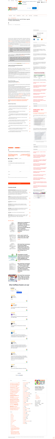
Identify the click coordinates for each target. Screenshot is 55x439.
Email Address (24, 4)
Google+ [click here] (24, 100)
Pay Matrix (24, 412)
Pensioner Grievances (16, 401)
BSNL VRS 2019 (25, 387)
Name (9, 171)
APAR (19, 384)
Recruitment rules (13, 407)
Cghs (24, 391)
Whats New (10, 15)
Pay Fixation (12, 400)
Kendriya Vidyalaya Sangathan (27, 403)
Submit (34, 8)
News (14, 15)
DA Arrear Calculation (13, 426)
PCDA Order (15, 400)
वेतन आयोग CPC (18, 15)
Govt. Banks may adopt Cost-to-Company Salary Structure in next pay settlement (25, 155)
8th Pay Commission (25, 382)
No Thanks (29, 8)
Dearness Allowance (25, 392)
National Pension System (14, 399)
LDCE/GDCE (12, 398)
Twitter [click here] (13, 100)
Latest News (35, 42)
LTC (23, 406)
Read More (19, 232)
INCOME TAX (25, 401)
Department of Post (15, 391)
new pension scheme (25, 408)
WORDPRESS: (16, 158)
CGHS (23, 15)
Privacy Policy (12, 421)
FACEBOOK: (20, 158)
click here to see (22, 55)
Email (20, 171)
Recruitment (15, 406)
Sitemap (40, 404)
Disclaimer (36, 404)
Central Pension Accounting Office (15, 385)
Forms (13, 393)
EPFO (14, 392)
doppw (11, 392)
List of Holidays (36, 15)
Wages (24, 422)
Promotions (12, 404)
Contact (12, 422)
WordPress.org (37, 398)
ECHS (12, 392)
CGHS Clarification (13, 386)
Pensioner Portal (12, 402)
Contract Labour (13, 388)
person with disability (15, 403)
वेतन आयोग (24, 423)
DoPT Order (30, 15)
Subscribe (35, 36)
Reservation (24, 418)
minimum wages (16, 398)
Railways (24, 417)
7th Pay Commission (13, 420)
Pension (24, 413)
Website (9, 174)
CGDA (10, 386)
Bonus (24, 386)
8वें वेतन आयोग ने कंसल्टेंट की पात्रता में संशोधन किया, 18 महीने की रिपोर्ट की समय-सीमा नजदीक (23, 236)
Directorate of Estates (26, 396)
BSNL (10, 385)
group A (15, 394)
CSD (26, 15)
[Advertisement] (19, 32)
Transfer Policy (13, 425)
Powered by (34, 37)
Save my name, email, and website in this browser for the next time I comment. (18, 177)
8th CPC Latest (11, 220)
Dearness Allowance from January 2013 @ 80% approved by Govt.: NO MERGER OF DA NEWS (13, 155)
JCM (23, 402)
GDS (15, 393)
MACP (24, 407)
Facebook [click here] (18, 100)
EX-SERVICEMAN (25, 398)
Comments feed (38, 397)
